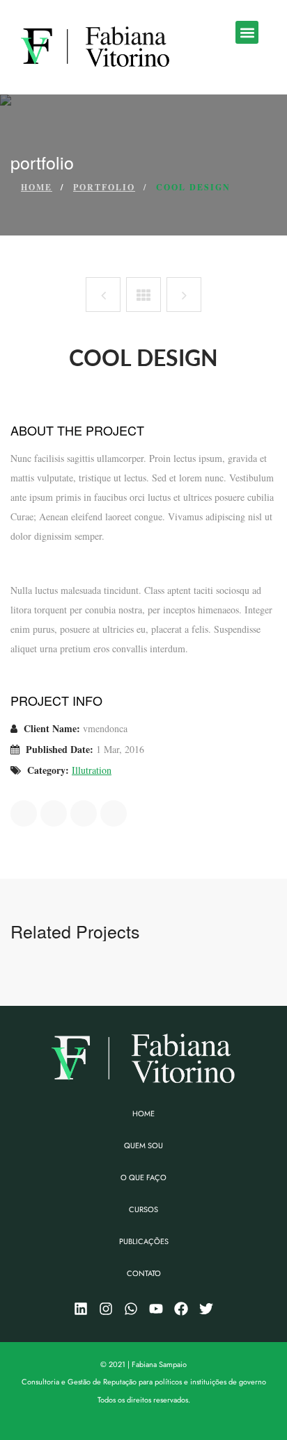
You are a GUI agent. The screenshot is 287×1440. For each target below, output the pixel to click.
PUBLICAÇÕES (144, 1241)
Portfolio (104, 187)
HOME (143, 1113)
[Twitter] (206, 1308)
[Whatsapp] (131, 1308)
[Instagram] (105, 1308)
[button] (246, 32)
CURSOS (143, 1209)
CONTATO (144, 1273)
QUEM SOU (143, 1145)
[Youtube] (156, 1308)
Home (36, 187)
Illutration (91, 770)
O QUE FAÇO (143, 1177)
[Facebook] (181, 1308)
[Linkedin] (80, 1308)
